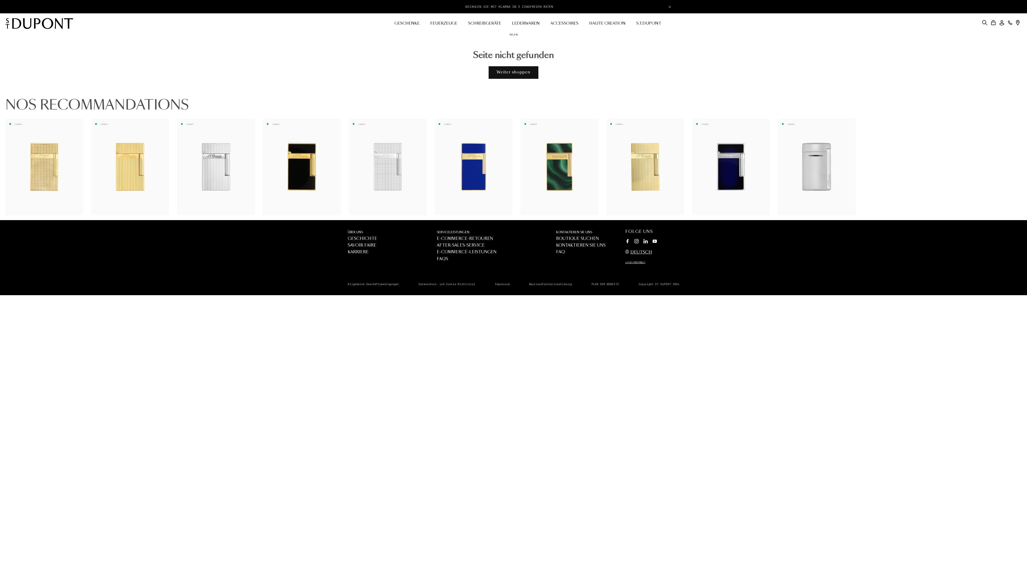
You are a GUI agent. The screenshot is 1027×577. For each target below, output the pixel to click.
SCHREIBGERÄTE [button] (484, 23)
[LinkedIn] (645, 242)
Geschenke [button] (407, 23)
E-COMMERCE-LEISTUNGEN (466, 252)
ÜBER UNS (355, 232)
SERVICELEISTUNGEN (453, 232)
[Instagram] (636, 242)
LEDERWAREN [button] (526, 23)
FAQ (560, 252)
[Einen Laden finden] (1018, 22)
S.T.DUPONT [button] (648, 23)
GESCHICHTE (362, 239)
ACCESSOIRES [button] (564, 23)
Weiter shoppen (513, 72)
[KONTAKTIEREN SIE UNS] (1010, 23)
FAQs (442, 259)
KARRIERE (358, 252)
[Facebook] (627, 242)
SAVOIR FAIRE (362, 245)
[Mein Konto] (1001, 23)
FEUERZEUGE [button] (443, 23)
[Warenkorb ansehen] (993, 22)
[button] (984, 22)
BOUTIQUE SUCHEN (577, 239)
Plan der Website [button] (605, 284)
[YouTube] (655, 241)
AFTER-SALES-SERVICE (461, 245)
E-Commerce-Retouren (465, 239)
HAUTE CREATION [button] (607, 23)
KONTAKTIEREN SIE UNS (574, 232)
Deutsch (641, 252)
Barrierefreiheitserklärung (550, 284)
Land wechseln (635, 263)
